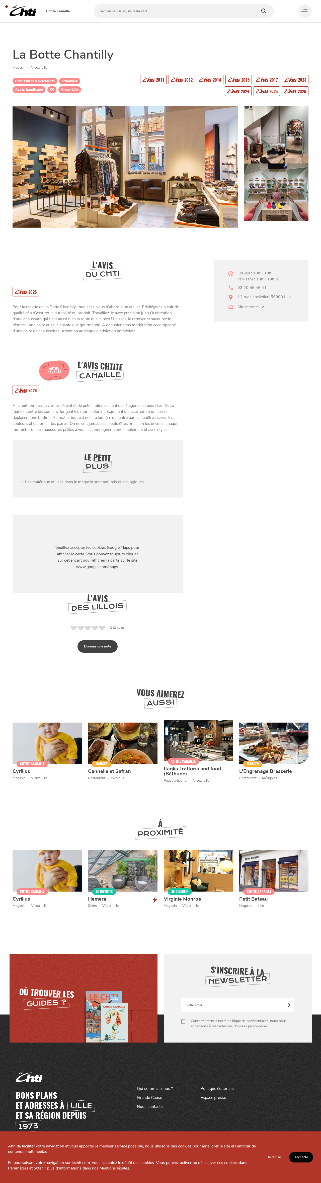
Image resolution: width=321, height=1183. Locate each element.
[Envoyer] (287, 1005)
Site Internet (248, 307)
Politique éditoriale (217, 1088)
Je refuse (274, 1157)
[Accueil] (23, 11)
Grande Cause (149, 1097)
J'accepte (301, 1157)
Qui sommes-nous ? (155, 1088)
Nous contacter (150, 1106)
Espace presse (213, 1097)
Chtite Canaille (58, 11)
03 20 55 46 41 (252, 287)
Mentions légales (114, 1168)
